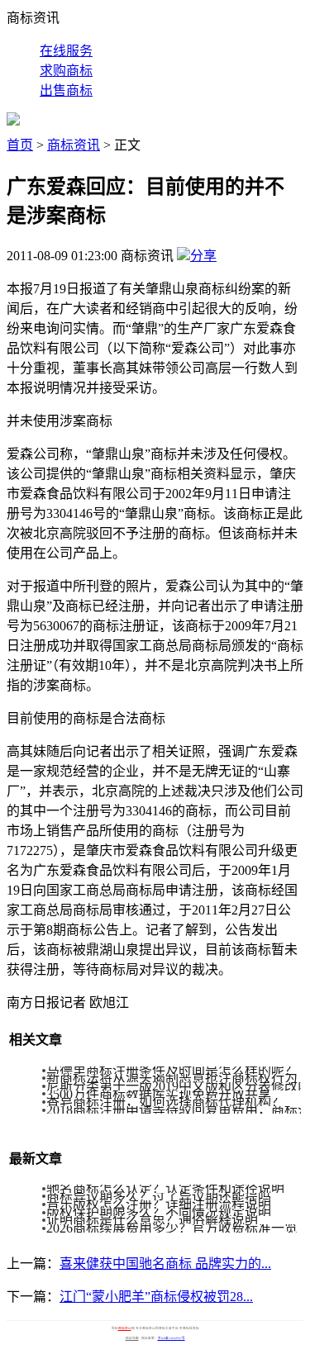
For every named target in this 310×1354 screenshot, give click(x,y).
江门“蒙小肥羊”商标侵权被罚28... (156, 1297)
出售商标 (66, 90)
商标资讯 (73, 145)
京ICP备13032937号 (171, 1338)
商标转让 (124, 1328)
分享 (203, 256)
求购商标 (66, 71)
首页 (20, 145)
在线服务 (66, 51)
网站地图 (132, 1338)
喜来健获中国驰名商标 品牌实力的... (165, 1264)
